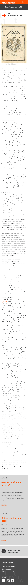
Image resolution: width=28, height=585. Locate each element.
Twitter (12, 580)
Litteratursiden (4, 489)
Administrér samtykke (8, 571)
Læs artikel (3, 505)
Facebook (3, 580)
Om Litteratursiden (7, 566)
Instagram (8, 580)
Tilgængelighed (6, 569)
